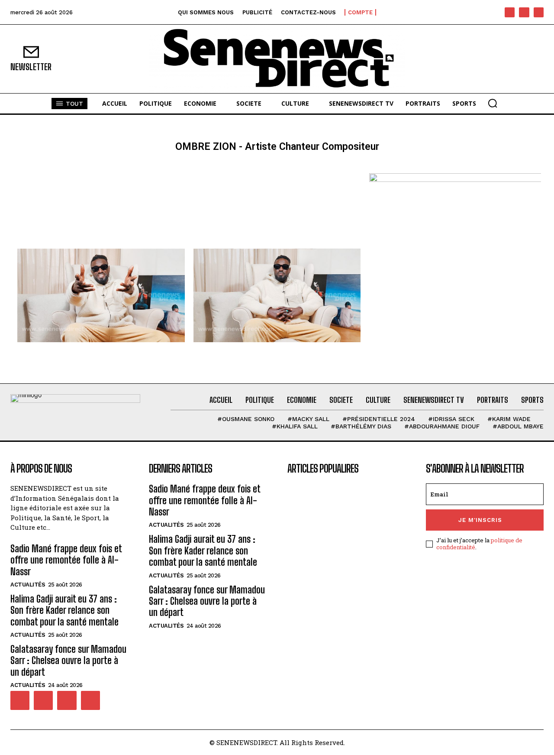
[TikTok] (524, 12)
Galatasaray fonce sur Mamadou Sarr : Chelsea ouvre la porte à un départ (68, 660)
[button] (492, 103)
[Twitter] (66, 700)
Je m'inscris (480, 520)
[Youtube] (539, 12)
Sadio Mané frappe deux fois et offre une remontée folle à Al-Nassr (66, 560)
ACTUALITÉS (27, 584)
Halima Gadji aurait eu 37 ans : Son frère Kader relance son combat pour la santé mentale (64, 610)
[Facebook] (510, 12)
